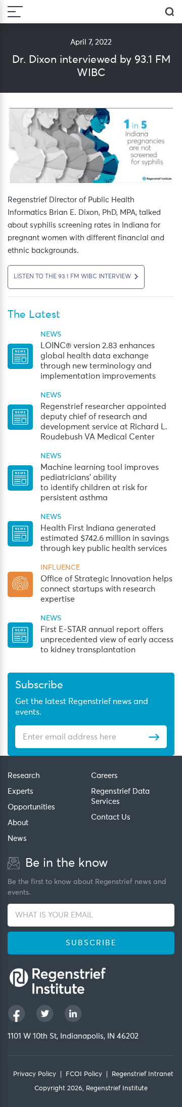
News (17, 838)
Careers (104, 776)
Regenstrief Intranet (142, 1074)
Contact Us (110, 817)
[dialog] (169, 12)
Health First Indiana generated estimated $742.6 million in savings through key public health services (104, 538)
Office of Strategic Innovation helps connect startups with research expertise (106, 589)
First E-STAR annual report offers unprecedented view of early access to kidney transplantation (106, 639)
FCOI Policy (84, 1074)
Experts (20, 791)
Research (24, 776)
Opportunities (31, 807)
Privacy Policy (34, 1074)
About (18, 823)
